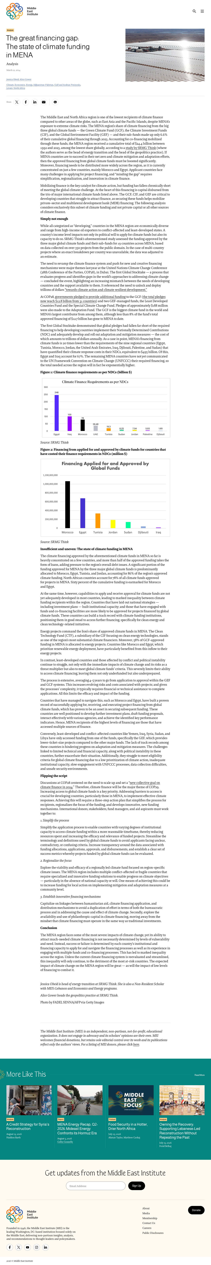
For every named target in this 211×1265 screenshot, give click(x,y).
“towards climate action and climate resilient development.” (106, 290)
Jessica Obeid (12, 79)
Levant (9, 88)
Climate (10, 85)
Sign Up (136, 1186)
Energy (29, 85)
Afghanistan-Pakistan (43, 85)
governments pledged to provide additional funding (90, 297)
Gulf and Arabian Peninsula (67, 85)
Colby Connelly (65, 1141)
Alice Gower (25, 79)
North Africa (19, 88)
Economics (20, 85)
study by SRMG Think (141, 148)
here (136, 1044)
